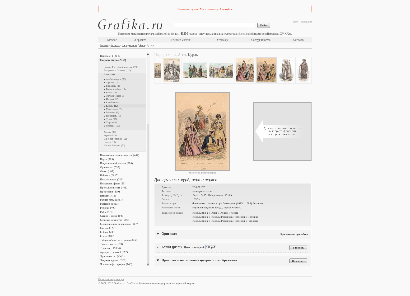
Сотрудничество (260, 40)
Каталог (112, 40)
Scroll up (148, 54)
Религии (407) (108, 207)
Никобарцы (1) (113, 115)
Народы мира (129, 45)
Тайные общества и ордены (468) (119, 240)
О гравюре (222, 40)
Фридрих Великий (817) (114, 252)
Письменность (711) (111, 179)
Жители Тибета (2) (115, 95)
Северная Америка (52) (115, 138)
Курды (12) (112, 105)
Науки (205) (107, 159)
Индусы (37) (112, 99)
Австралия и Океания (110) (117, 70)
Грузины (253, 216)
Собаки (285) (107, 231)
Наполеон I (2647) (110, 55)
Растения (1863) (109, 203)
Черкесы (253, 220)
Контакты (298, 40)
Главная (104, 45)
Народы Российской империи (228, 216)
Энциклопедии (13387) (113, 260)
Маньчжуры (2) (113, 109)
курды (218, 207)
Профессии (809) (110, 191)
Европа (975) (110, 135)
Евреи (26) (111, 92)
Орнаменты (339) (110, 167)
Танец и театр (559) (111, 244)
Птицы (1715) (108, 195)
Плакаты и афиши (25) (113, 183)
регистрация (306, 21)
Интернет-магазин (180, 40)
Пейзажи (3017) (109, 175)
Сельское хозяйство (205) (114, 219)
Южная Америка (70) (114, 145)
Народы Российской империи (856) (121, 67)
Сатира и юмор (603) (112, 215)
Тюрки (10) (111, 122)
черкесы (236, 207)
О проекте (140, 40)
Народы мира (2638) (113, 60)
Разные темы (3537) (111, 199)
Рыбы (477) (106, 211)
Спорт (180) (107, 236)
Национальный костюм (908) (116, 163)
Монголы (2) (112, 112)
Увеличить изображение (202, 172)
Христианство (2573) (112, 256)
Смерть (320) (107, 227)
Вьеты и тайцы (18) (116, 89)
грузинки (197, 207)
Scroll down (148, 264)
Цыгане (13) (110, 142)
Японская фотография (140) (116, 264)
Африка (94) (110, 132)
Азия (142, 45)
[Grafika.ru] (130, 25)
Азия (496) (109, 74)
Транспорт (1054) (110, 248)
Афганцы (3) (112, 82)
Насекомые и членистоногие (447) (119, 155)
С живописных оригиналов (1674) (119, 223)
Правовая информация (111, 279)
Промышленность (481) (113, 187)
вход (295, 21)
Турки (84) (111, 119)
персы (227, 207)
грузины (209, 207)
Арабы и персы (229, 212)
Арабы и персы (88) (116, 79)
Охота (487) (107, 171)
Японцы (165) (113, 125)
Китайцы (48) (112, 102)
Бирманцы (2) (113, 86)
